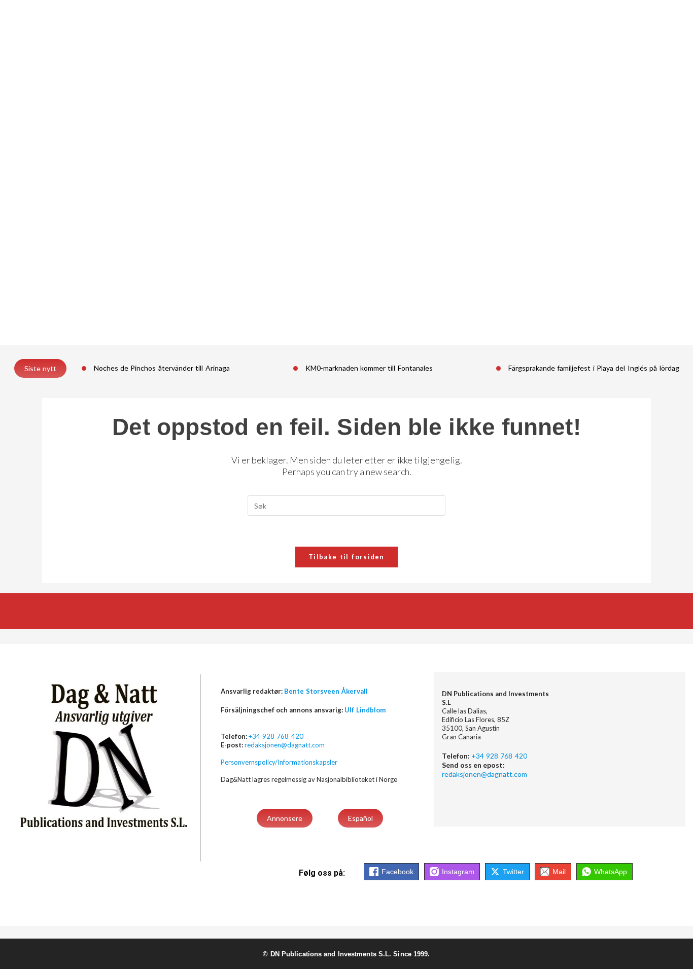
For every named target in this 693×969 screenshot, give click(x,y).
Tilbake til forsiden (346, 557)
